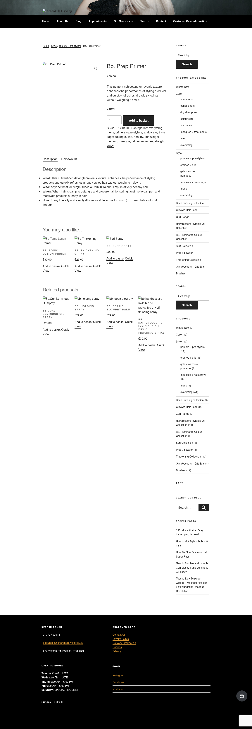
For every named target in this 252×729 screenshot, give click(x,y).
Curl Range (182, 217)
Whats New (182, 87)
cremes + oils (188, 165)
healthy (138, 137)
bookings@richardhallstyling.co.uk (63, 642)
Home (45, 21)
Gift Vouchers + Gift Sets (190, 266)
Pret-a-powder (184, 253)
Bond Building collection (190, 203)
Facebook (118, 682)
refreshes (147, 141)
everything (155, 128)
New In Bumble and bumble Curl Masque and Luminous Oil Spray (192, 567)
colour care (187, 119)
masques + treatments (193, 132)
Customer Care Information (190, 21)
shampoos (186, 99)
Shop (143, 21)
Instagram (118, 675)
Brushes (181, 273)
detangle (120, 137)
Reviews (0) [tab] (69, 159)
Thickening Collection (188, 260)
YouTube (118, 689)
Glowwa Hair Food (187, 210)
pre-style (124, 141)
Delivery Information (124, 643)
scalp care (150, 132)
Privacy (117, 651)
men (183, 138)
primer (136, 141)
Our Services (122, 21)
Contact (161, 21)
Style (54, 45)
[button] (95, 68)
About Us (62, 21)
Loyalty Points (121, 639)
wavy (110, 145)
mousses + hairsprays (193, 182)
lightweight (152, 137)
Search (187, 64)
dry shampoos (188, 112)
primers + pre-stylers (70, 45)
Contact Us (119, 634)
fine (129, 137)
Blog (79, 21)
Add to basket (139, 120)
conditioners (187, 105)
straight (159, 141)
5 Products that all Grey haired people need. (189, 532)
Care (179, 93)
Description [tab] (50, 159)
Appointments (98, 21)
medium (112, 141)
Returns (117, 647)
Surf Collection (184, 246)
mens (110, 132)
